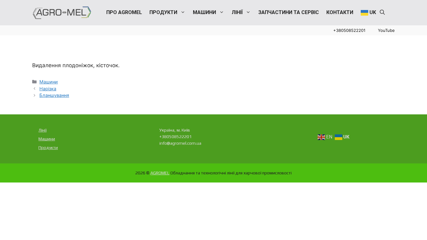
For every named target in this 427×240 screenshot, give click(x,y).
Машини (204, 12)
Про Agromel (124, 12)
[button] (382, 12)
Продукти (163, 12)
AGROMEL (159, 172)
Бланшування (54, 95)
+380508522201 (349, 30)
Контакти (339, 12)
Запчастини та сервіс (288, 12)
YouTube (386, 30)
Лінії (237, 12)
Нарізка (47, 88)
